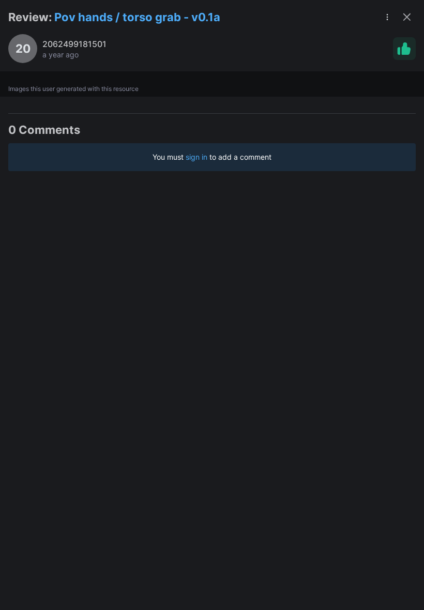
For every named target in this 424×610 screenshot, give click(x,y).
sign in (196, 156)
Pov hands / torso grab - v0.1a (137, 17)
